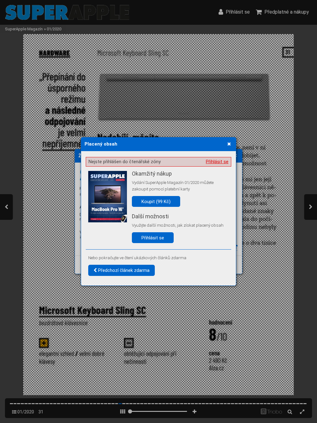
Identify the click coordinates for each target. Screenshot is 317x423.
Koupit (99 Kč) (156, 201)
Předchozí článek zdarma (123, 270)
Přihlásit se (217, 161)
